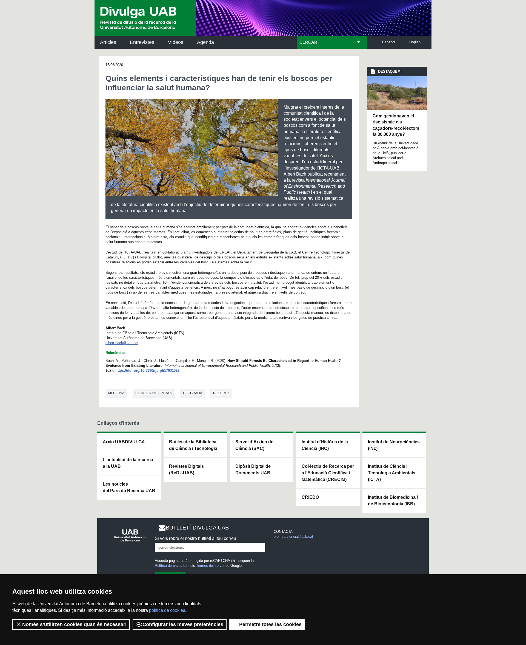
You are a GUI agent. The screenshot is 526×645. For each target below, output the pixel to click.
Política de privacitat (171, 566)
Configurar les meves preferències (182, 624)
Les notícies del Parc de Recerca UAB (129, 487)
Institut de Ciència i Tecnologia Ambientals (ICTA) (391, 473)
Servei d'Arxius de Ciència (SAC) (254, 445)
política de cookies (167, 610)
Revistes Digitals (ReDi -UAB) (186, 469)
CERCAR (308, 42)
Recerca (221, 393)
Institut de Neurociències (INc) (394, 445)
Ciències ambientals (153, 393)
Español (388, 42)
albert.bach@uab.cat (121, 343)
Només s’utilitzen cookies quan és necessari (74, 624)
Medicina (116, 393)
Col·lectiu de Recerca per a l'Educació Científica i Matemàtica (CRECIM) (328, 473)
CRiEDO (310, 497)
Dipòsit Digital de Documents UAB (253, 469)
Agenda (205, 42)
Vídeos (175, 42)
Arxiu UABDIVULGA (124, 442)
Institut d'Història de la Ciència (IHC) (325, 445)
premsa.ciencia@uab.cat (293, 536)
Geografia (192, 393)
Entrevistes (142, 42)
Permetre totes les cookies (270, 624)
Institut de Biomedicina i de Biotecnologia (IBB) (393, 500)
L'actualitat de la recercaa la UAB (128, 463)
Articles (108, 42)
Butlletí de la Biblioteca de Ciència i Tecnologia (193, 445)
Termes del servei (210, 566)
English (415, 42)
